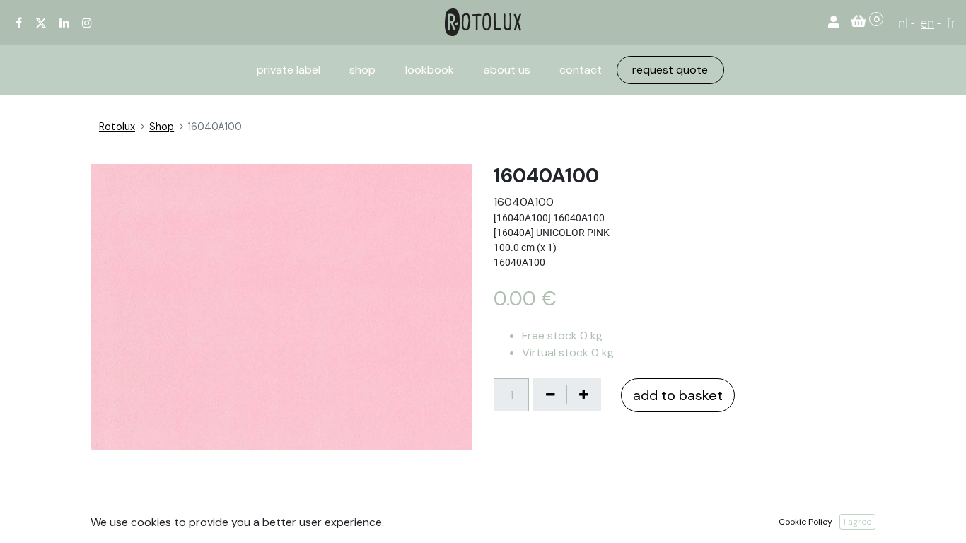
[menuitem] (288, 70)
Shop (161, 126)
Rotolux (117, 126)
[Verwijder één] (550, 394)
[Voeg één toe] (583, 394)
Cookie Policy (805, 521)
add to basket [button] (678, 395)
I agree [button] (857, 521)
